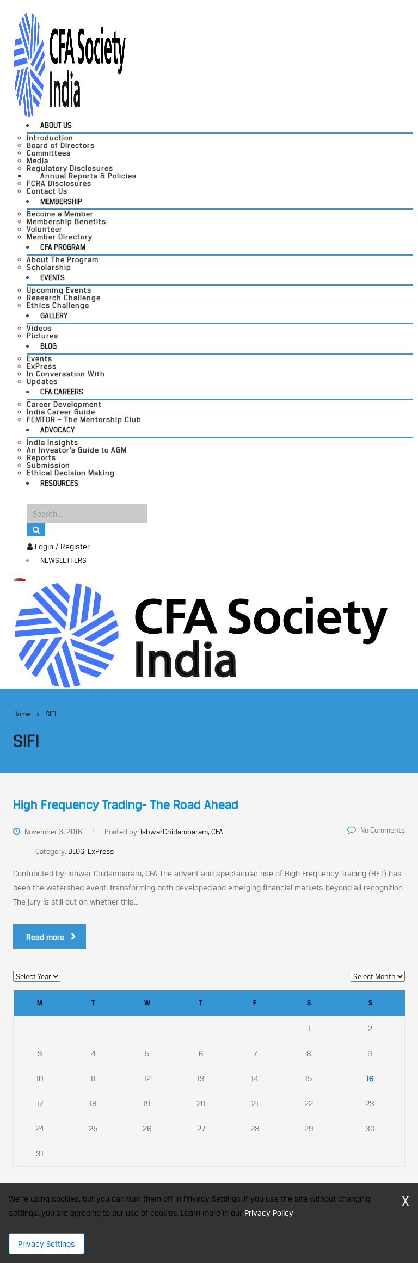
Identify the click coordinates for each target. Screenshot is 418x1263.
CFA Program (62, 247)
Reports (41, 457)
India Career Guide (61, 411)
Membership (61, 201)
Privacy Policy (268, 1212)
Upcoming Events (59, 290)
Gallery (53, 315)
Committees (49, 152)
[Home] (200, 634)
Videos (39, 328)
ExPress (42, 366)
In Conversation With (66, 373)
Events (52, 277)
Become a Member (60, 213)
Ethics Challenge (58, 305)
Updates (42, 381)
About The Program (63, 259)
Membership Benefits (66, 221)
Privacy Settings (46, 1243)
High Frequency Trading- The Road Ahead (125, 804)
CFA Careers (61, 391)
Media (37, 160)
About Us (56, 125)
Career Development (64, 404)
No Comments (382, 830)
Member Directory (60, 236)
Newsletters (63, 560)
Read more (45, 937)
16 (370, 1078)
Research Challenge (64, 297)
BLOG (48, 346)
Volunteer (45, 229)
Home (21, 714)
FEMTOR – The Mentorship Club (84, 419)
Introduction (50, 137)
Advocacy (57, 429)
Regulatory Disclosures (70, 168)
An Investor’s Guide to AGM (77, 449)
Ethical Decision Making (71, 472)
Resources (59, 483)
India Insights (52, 442)
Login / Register (61, 546)
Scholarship (49, 267)
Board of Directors (61, 145)
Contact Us (47, 191)
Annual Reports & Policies (88, 175)
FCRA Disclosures (59, 183)
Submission (48, 465)
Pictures (42, 335)
